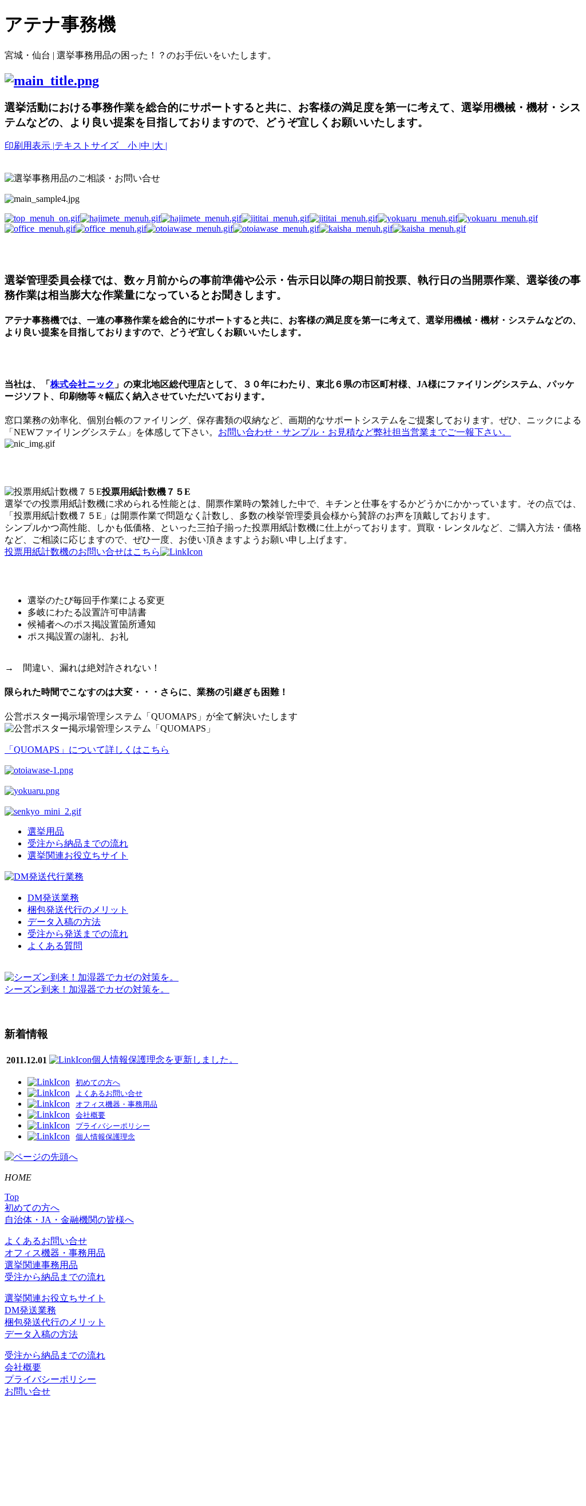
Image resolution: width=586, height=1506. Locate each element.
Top (12, 1197)
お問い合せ (27, 1391)
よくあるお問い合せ (46, 1241)
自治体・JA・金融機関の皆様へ (69, 1220)
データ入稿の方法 (64, 922)
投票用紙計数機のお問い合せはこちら (82, 552)
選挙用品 (45, 831)
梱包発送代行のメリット (77, 910)
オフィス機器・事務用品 (55, 1253)
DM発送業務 (53, 898)
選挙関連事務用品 (41, 1265)
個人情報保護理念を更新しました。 (165, 1059)
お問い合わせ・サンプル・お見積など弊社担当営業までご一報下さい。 (364, 432)
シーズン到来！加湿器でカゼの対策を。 (87, 989)
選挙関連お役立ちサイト (77, 855)
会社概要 (23, 1367)
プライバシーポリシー (50, 1379)
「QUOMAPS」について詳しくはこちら (87, 749)
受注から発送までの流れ (77, 934)
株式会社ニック (82, 384)
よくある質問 (54, 946)
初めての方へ (32, 1208)
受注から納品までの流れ (77, 843)
